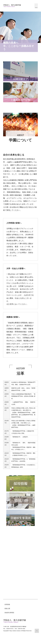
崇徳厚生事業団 (9, 612)
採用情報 (7, 604)
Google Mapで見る (11, 556)
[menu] (36, 5)
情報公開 (7, 608)
